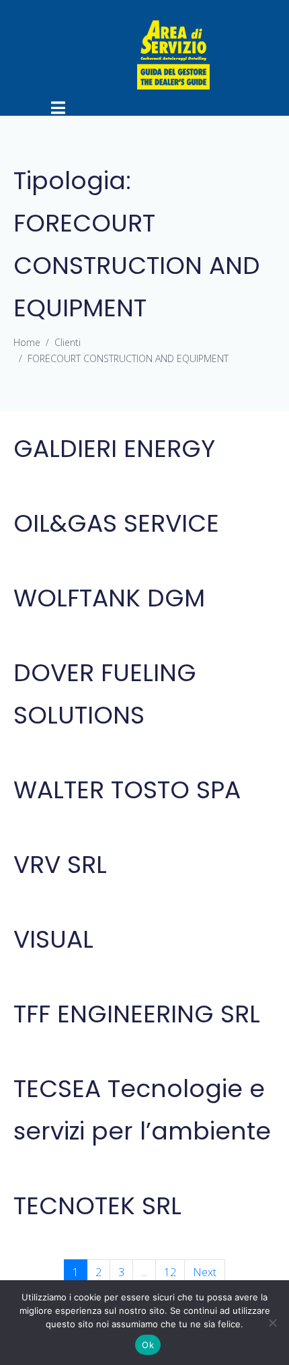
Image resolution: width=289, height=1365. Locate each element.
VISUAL (53, 939)
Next (204, 1272)
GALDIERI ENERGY (114, 448)
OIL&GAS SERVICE (116, 523)
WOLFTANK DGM (109, 598)
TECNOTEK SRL (97, 1206)
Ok (148, 1344)
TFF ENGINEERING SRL (136, 1014)
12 (170, 1272)
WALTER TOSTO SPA (127, 790)
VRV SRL (60, 864)
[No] (272, 1322)
